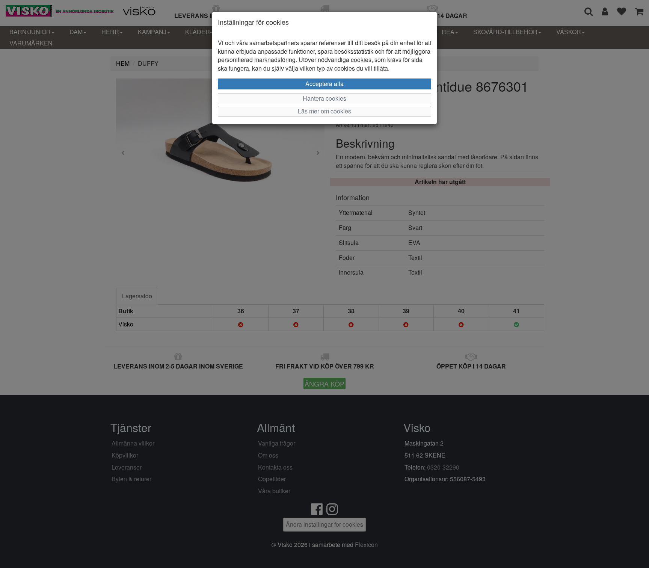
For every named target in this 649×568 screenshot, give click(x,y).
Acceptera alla (324, 83)
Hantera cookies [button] (324, 98)
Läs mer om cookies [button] (324, 111)
